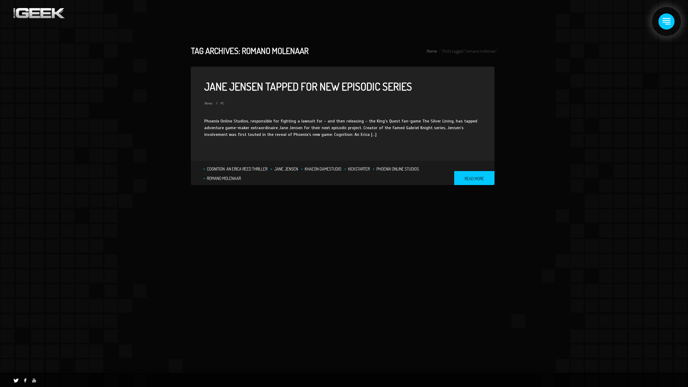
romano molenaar (224, 178)
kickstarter (359, 169)
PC (222, 103)
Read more (474, 178)
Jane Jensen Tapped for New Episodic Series (308, 86)
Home (432, 51)
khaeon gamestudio (323, 169)
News (208, 103)
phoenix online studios (398, 169)
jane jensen (286, 169)
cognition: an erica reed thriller (237, 169)
